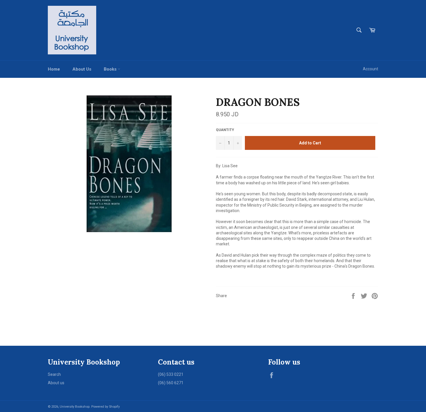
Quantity (225, 130)
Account (370, 69)
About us (56, 382)
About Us (81, 69)
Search (54, 374)
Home (54, 69)
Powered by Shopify (105, 407)
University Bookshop (75, 407)
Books (111, 69)
